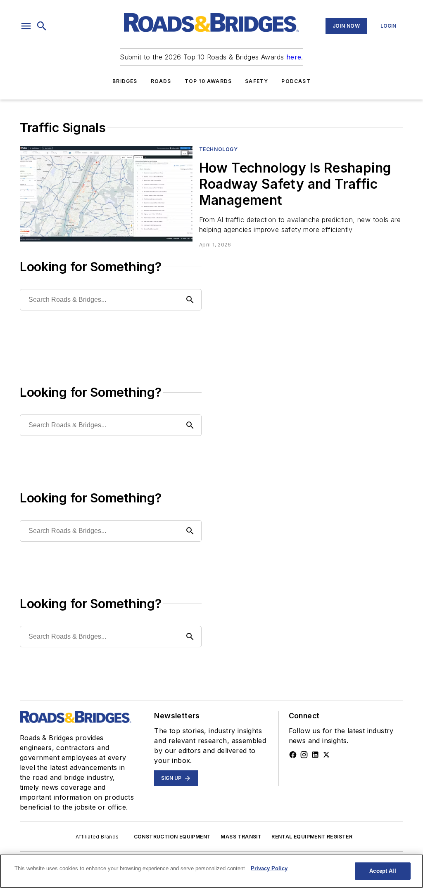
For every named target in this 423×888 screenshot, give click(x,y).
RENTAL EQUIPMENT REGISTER (311, 837)
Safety (256, 81)
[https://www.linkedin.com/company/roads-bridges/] (315, 755)
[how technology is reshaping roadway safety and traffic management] (106, 194)
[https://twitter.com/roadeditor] (326, 755)
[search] (42, 26)
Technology (218, 149)
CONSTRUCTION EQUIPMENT (172, 837)
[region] (211, 871)
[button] (26, 26)
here (294, 57)
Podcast (295, 81)
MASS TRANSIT (241, 837)
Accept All (382, 871)
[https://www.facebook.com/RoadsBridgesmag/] (293, 755)
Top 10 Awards (208, 81)
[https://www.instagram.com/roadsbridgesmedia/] (304, 755)
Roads (161, 81)
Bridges (124, 81)
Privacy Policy (269, 868)
